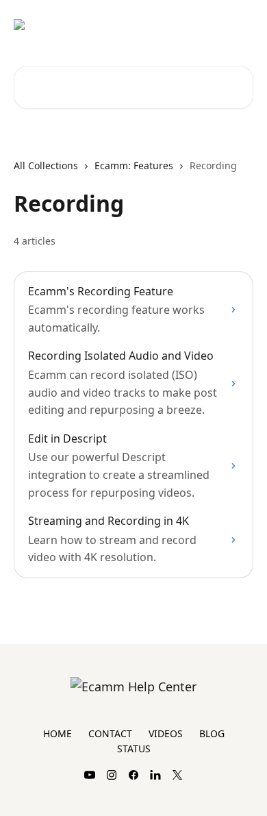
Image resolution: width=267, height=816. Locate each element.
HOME (57, 733)
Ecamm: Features (133, 165)
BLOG (212, 733)
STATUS (134, 748)
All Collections (46, 165)
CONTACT (110, 733)
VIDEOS (166, 733)
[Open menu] (241, 24)
